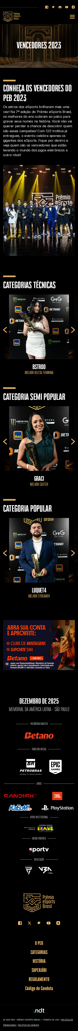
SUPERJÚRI (39, 970)
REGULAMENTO (39, 979)
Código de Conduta (39, 988)
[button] (5, 330)
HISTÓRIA (39, 961)
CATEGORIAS (39, 952)
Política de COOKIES (28, 1025)
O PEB (39, 943)
